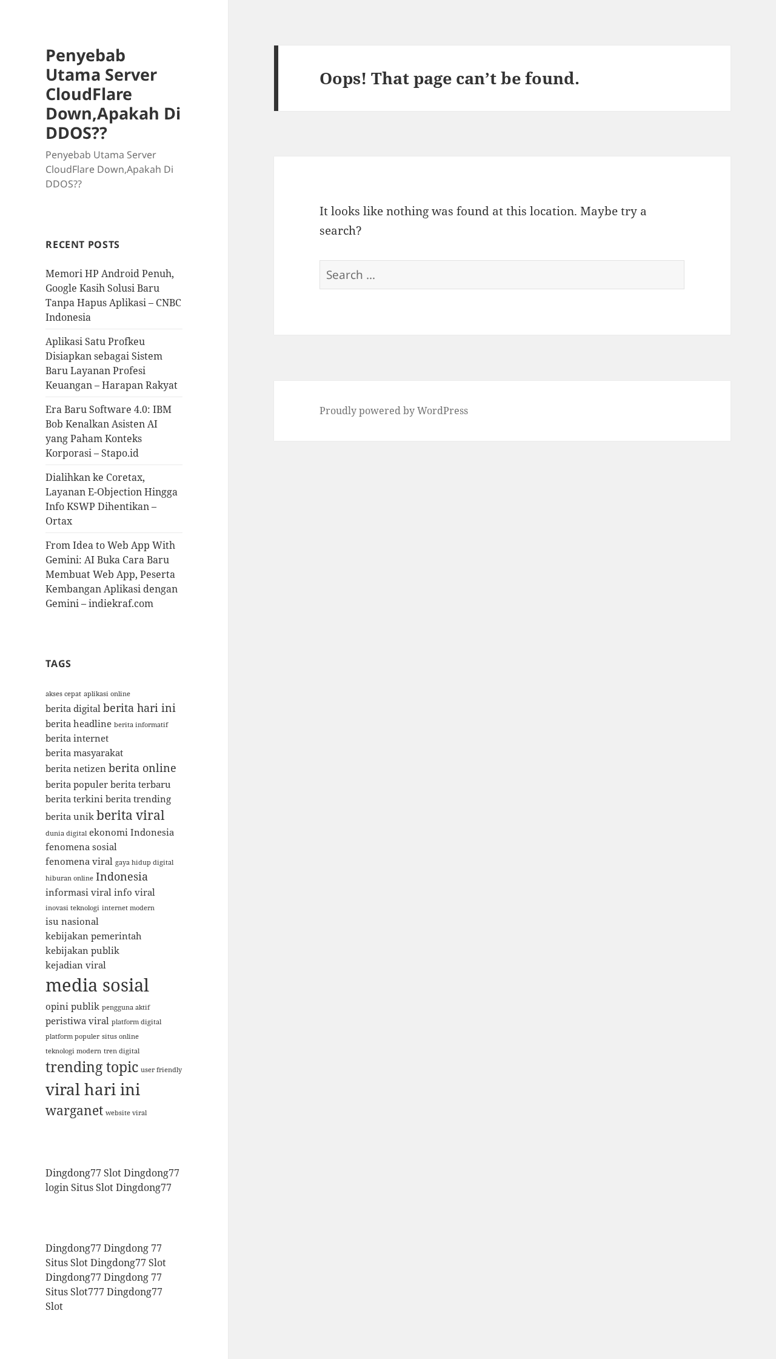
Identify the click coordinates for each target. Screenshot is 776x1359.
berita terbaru (140, 784)
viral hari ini (92, 1089)
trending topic (91, 1067)
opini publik (72, 1006)
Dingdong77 (144, 1187)
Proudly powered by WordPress (393, 410)
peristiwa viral (77, 1021)
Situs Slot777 (74, 1291)
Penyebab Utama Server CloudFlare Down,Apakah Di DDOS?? (113, 94)
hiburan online (69, 878)
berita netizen (75, 768)
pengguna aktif (126, 1007)
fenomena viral (79, 861)
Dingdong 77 (133, 1248)
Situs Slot (92, 1187)
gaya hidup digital (144, 862)
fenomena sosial (81, 847)
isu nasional (72, 921)
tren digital (121, 1051)
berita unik (69, 816)
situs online (120, 1036)
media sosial (97, 985)
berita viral (130, 815)
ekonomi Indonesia (131, 832)
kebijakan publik (82, 950)
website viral (126, 1113)
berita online (142, 767)
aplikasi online (107, 694)
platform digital (136, 1022)
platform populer (72, 1036)
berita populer (76, 784)
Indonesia (122, 876)
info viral (134, 892)
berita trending (138, 799)
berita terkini (74, 799)
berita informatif (141, 724)
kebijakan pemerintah (93, 936)
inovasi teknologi (72, 908)
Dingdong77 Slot (83, 1172)
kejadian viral (75, 965)
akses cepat (63, 694)
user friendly (161, 1069)
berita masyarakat (84, 753)
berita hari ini (139, 707)
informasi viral (78, 892)
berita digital (73, 708)
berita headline (78, 723)
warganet (74, 1110)
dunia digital (66, 833)
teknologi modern (73, 1051)
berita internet (77, 738)
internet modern (128, 908)
